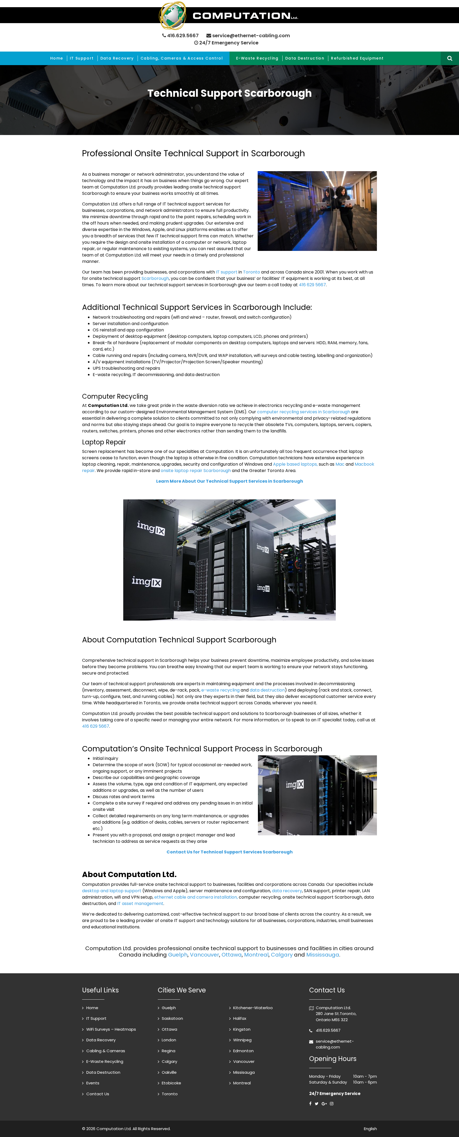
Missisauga (244, 1072)
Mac (340, 464)
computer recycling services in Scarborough (303, 412)
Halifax (239, 1018)
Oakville (169, 1072)
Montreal (256, 954)
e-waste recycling (220, 690)
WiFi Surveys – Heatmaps (111, 1029)
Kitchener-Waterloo (253, 1007)
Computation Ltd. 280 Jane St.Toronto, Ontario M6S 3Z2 (336, 1013)
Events (92, 1083)
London (169, 1040)
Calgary (282, 954)
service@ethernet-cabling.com (251, 35)
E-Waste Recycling (257, 58)
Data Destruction (304, 58)
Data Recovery (117, 58)
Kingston (241, 1029)
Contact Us (97, 1094)
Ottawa (232, 954)
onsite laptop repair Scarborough (196, 471)
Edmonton (243, 1051)
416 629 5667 (312, 285)
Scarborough (155, 278)
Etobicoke (171, 1083)
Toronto (251, 272)
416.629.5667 (183, 35)
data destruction (267, 690)
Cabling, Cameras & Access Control (182, 58)
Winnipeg (242, 1040)
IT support (226, 272)
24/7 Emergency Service (228, 42)
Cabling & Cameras (105, 1051)
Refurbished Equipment (357, 58)
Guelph (178, 954)
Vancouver (204, 954)
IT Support (82, 58)
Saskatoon (172, 1018)
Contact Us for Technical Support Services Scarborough (230, 852)
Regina (168, 1051)
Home (56, 58)
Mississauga (322, 954)
